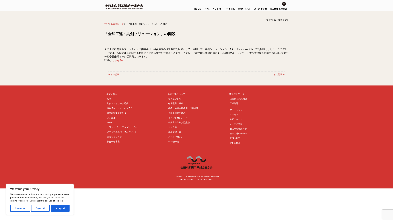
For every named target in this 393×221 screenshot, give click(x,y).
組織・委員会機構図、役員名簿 (183, 108)
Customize (20, 208)
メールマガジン (175, 137)
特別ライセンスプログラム (120, 108)
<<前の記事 (113, 74)
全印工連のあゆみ (176, 113)
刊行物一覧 (173, 141)
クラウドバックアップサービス (122, 127)
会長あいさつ (174, 98)
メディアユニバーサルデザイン (122, 132)
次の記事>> (279, 74)
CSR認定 (111, 117)
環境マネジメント (115, 137)
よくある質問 (260, 9)
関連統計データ (236, 94)
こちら (115, 60)
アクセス (230, 9)
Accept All (60, 208)
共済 (109, 98)
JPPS (109, 122)
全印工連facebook (238, 133)
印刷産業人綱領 (175, 103)
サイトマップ (236, 110)
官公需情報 (235, 143)
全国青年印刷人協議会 (179, 122)
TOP (106, 24)
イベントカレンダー (213, 9)
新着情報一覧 (117, 24)
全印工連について (176, 94)
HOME (197, 9)
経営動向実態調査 (238, 98)
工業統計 (234, 103)
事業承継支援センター (117, 113)
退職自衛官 (235, 138)
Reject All (40, 208)
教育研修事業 (113, 141)
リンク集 (172, 127)
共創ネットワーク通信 (117, 103)
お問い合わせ (244, 9)
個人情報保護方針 (278, 9)
